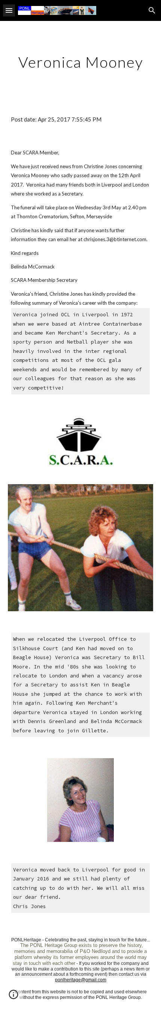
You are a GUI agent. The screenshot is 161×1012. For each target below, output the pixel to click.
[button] (9, 10)
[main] (81, 62)
